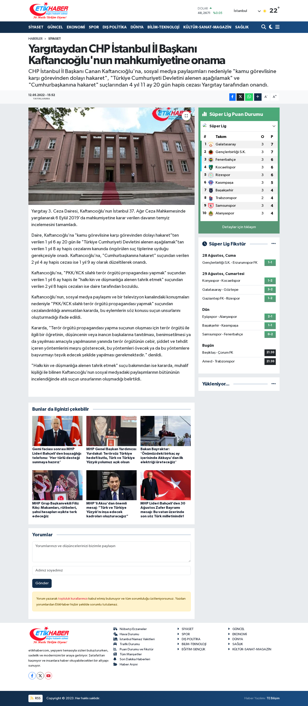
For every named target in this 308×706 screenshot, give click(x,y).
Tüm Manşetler (131, 654)
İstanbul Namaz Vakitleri (137, 639)
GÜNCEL (55, 27)
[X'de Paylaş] (240, 97)
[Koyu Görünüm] (270, 27)
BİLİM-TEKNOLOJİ (163, 27)
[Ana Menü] (277, 27)
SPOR (94, 27)
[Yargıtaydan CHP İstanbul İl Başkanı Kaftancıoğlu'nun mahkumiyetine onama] (111, 156)
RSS (37, 698)
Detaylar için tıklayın (239, 227)
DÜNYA (137, 27)
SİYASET (36, 27)
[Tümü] (273, 384)
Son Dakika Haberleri (135, 659)
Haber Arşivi (129, 664)
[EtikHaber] (49, 11)
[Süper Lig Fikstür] (273, 244)
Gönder (42, 583)
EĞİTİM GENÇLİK (193, 649)
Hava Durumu (129, 634)
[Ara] (264, 27)
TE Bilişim (273, 698)
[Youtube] (48, 675)
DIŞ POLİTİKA (115, 27)
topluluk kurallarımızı (73, 598)
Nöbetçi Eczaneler (133, 629)
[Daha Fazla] (258, 97)
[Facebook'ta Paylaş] (232, 97)
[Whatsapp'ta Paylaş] (249, 97)
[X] (40, 675)
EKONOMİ (76, 27)
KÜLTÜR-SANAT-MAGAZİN (207, 27)
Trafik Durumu (130, 644)
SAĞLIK (242, 27)
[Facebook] (32, 675)
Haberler (35, 38)
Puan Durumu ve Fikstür (137, 649)
